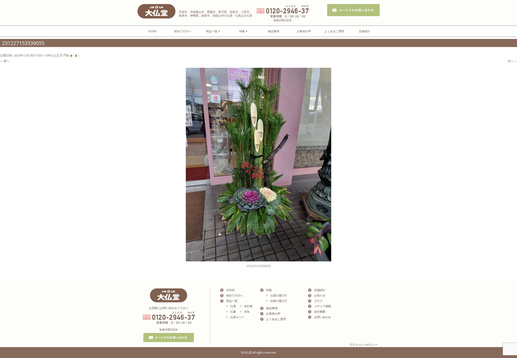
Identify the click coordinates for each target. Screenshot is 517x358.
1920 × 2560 (44, 55)
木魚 (247, 311)
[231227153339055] (258, 164)
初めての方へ (182, 31)
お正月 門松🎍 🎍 (66, 55)
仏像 (233, 311)
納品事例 (273, 31)
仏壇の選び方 (278, 295)
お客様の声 (304, 31)
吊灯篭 (248, 306)
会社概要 (319, 311)
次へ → (512, 61)
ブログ (318, 301)
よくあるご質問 (334, 31)
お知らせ (319, 295)
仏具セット (237, 317)
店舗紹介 (364, 31)
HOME (152, 31)
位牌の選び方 (278, 301)
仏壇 (233, 306)
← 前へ (4, 61)
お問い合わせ (322, 317)
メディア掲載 (322, 306)
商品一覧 (231, 301)
